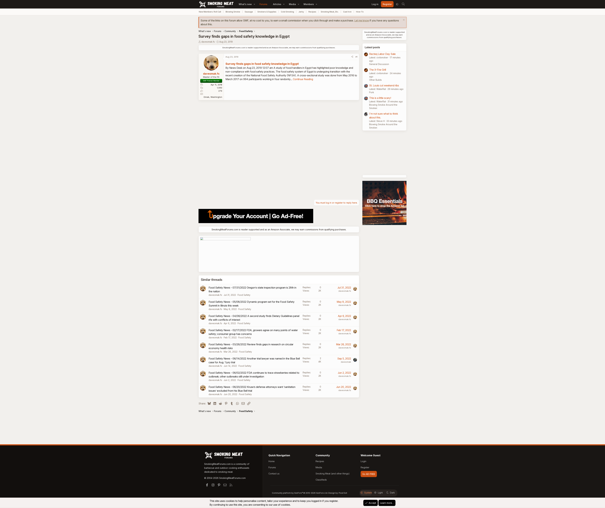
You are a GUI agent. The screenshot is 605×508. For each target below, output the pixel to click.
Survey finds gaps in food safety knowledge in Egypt (262, 63)
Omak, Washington (213, 97)
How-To (360, 12)
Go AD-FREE (368, 474)
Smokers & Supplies (266, 12)
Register (365, 467)
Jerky (301, 12)
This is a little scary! (380, 97)
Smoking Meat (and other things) (333, 473)
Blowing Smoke (233, 12)
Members (309, 4)
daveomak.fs (208, 41)
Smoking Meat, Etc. (330, 12)
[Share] (352, 57)
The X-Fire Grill (377, 69)
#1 (356, 56)
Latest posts (372, 47)
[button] (254, 4)
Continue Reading (303, 79)
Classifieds (321, 479)
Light (380, 492)
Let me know (361, 20)
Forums (263, 4)
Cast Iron (347, 12)
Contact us (273, 473)
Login (363, 461)
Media (292, 4)
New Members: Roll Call (210, 12)
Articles (277, 4)
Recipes (312, 12)
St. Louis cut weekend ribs (384, 85)
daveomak (346, 362)
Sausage (249, 12)
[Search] (403, 4)
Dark (392, 492)
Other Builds (375, 80)
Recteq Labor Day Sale (382, 53)
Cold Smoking (287, 12)
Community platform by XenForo (300, 493)
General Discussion (379, 64)
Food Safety (244, 295)
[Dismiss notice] (403, 20)
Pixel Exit (343, 493)
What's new (245, 4)
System (368, 492)
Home (271, 461)
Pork (371, 92)
